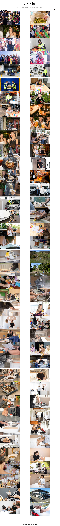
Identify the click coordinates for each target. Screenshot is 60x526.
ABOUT (37, 7)
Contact (41, 7)
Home (18, 7)
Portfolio (22, 7)
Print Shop (26, 7)
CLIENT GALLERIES (32, 7)
